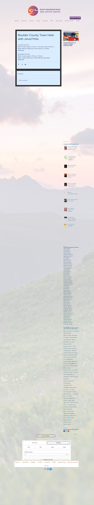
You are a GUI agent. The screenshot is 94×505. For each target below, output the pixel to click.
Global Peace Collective (68, 374)
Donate (71, 365)
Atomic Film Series (73, 337)
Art (64, 337)
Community (73, 357)
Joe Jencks (65, 396)
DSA (64, 359)
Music (64, 417)
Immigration (66, 378)
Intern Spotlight (66, 383)
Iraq (70, 389)
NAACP (68, 417)
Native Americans (67, 422)
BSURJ (73, 339)
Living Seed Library (71, 404)
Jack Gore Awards (67, 391)
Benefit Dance (66, 342)
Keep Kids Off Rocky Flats (69, 398)
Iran (67, 389)
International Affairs (67, 385)
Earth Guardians (67, 368)
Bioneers (72, 342)
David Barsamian (67, 361)
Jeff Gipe (74, 391)
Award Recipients (67, 339)
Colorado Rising (66, 357)
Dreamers (76, 365)
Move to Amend (73, 415)
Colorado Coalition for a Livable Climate (71, 355)
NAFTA (72, 417)
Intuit (64, 389)
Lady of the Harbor (74, 402)
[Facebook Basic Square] (64, 431)
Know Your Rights (67, 400)
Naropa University (67, 420)
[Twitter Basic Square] (66, 431)
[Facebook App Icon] (51, 469)
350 (70, 329)
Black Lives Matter (67, 344)
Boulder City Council (67, 346)
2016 (67, 329)
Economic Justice (67, 370)
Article (67, 337)
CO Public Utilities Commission (70, 348)
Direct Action (66, 365)
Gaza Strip (75, 372)
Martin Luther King (67, 409)
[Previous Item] (65, 37)
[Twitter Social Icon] (48, 469)
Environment (75, 370)
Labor (73, 400)
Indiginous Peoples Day (68, 381)
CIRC (74, 346)
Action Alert (74, 329)
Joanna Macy (75, 394)
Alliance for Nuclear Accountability (71, 331)
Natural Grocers (66, 424)
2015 (64, 329)
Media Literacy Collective (69, 413)
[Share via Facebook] (18, 64)
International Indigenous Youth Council (71, 387)
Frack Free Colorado (68, 372)
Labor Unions (66, 402)
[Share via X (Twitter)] (22, 64)
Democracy (74, 361)
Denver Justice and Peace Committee (71, 363)
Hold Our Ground (74, 376)
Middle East (66, 415)
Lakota (64, 404)
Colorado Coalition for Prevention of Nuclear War (71, 352)
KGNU (70, 396)
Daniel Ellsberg (69, 359)
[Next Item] (76, 37)
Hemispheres (66, 376)
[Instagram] (45, 469)
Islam (73, 389)
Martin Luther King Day (68, 411)
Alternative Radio (67, 333)
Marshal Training (73, 407)
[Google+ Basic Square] (68, 431)
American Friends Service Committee (71, 335)
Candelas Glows (67, 350)
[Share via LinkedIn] (25, 64)
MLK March (66, 407)
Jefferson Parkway (67, 394)
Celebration (74, 350)
